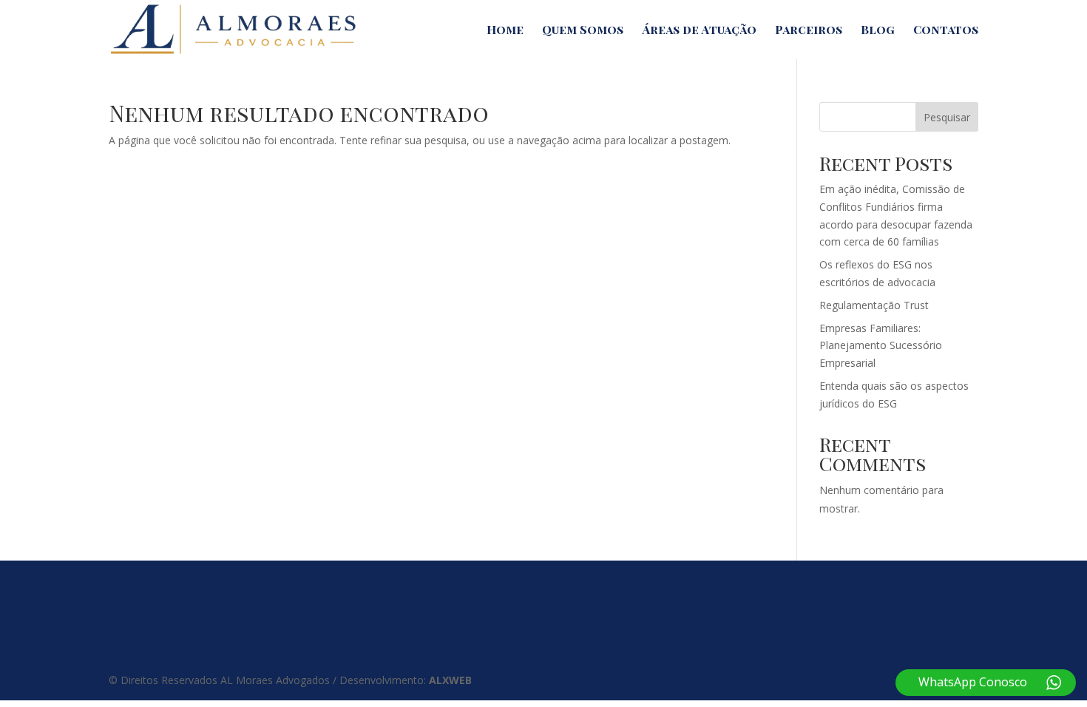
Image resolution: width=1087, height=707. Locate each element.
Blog (878, 30)
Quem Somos (582, 30)
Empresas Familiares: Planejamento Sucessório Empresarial (880, 346)
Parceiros (808, 30)
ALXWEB (450, 680)
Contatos (945, 30)
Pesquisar (947, 117)
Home (505, 30)
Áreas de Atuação (699, 30)
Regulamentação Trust (874, 305)
